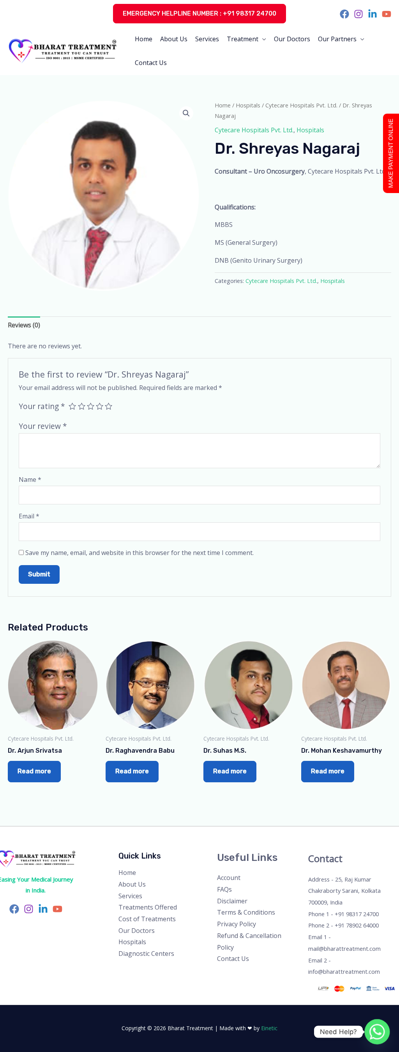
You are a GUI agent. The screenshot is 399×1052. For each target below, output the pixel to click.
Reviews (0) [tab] (24, 325)
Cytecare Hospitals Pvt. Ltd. (301, 105)
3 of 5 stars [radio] (90, 406)
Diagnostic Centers (146, 953)
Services (207, 39)
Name (30, 479)
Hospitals (248, 105)
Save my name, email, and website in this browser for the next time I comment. (139, 552)
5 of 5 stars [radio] (108, 406)
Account (228, 877)
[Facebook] (344, 14)
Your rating (42, 406)
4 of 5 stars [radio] (99, 406)
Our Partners (337, 39)
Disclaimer (232, 901)
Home (143, 39)
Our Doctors (292, 39)
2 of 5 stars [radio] (81, 406)
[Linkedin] (372, 14)
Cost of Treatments (147, 919)
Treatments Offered (147, 907)
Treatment (242, 39)
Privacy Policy (236, 924)
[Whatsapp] (377, 1031)
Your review (43, 426)
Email (29, 516)
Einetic (269, 1028)
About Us (173, 39)
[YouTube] (386, 14)
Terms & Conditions (246, 912)
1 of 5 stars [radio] (72, 406)
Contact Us (151, 62)
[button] (199, 13)
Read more (34, 771)
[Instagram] (358, 14)
